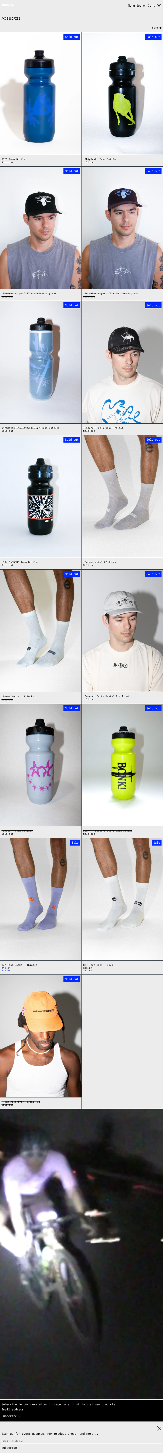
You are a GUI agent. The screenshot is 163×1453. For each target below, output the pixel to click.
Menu (131, 5)
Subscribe (9, 1416)
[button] (141, 5)
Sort (155, 28)
